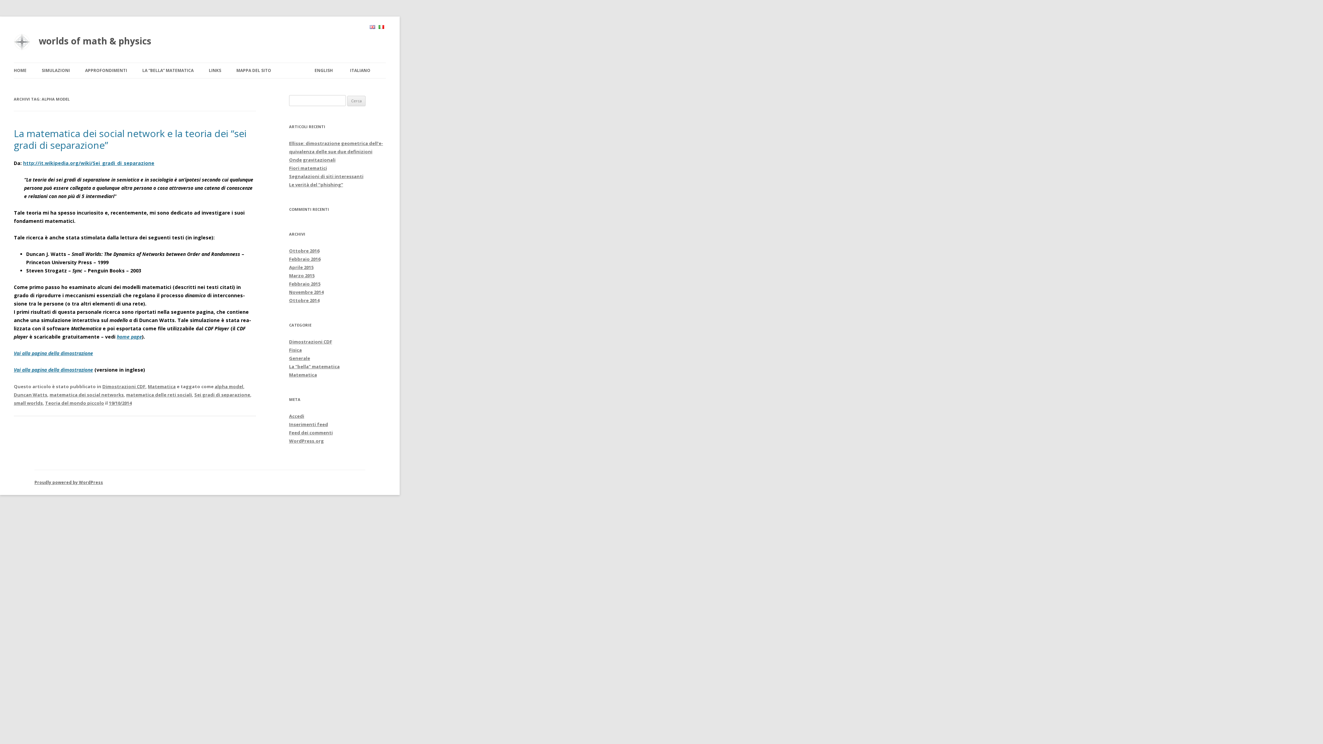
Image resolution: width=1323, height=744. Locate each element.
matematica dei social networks (87, 395)
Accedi (296, 416)
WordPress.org (306, 441)
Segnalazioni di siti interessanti (326, 176)
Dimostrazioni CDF (123, 386)
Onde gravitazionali (312, 160)
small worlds (28, 403)
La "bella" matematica (314, 366)
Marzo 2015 (302, 275)
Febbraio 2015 (304, 284)
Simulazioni (56, 70)
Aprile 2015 (301, 267)
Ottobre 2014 (304, 300)
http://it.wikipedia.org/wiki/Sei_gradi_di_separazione (88, 163)
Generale (299, 358)
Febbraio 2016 (304, 259)
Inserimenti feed (308, 424)
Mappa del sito (253, 70)
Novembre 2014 (306, 292)
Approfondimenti (106, 70)
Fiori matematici (308, 168)
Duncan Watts (30, 395)
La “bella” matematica (168, 70)
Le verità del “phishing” (316, 185)
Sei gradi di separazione (222, 395)
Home (20, 70)
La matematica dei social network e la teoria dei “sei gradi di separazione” (130, 139)
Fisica (295, 350)
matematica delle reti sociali (159, 395)
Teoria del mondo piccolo (74, 403)
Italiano (360, 70)
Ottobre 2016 (304, 251)
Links (215, 70)
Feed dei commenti (311, 433)
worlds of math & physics (95, 41)
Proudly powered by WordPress (68, 482)
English (324, 70)
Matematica (162, 386)
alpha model (229, 386)
